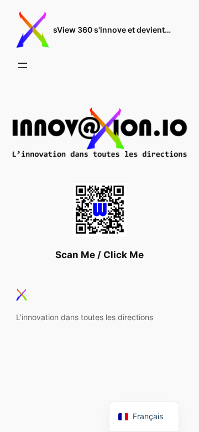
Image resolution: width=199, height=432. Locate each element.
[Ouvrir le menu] (22, 65)
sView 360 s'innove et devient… (112, 29)
